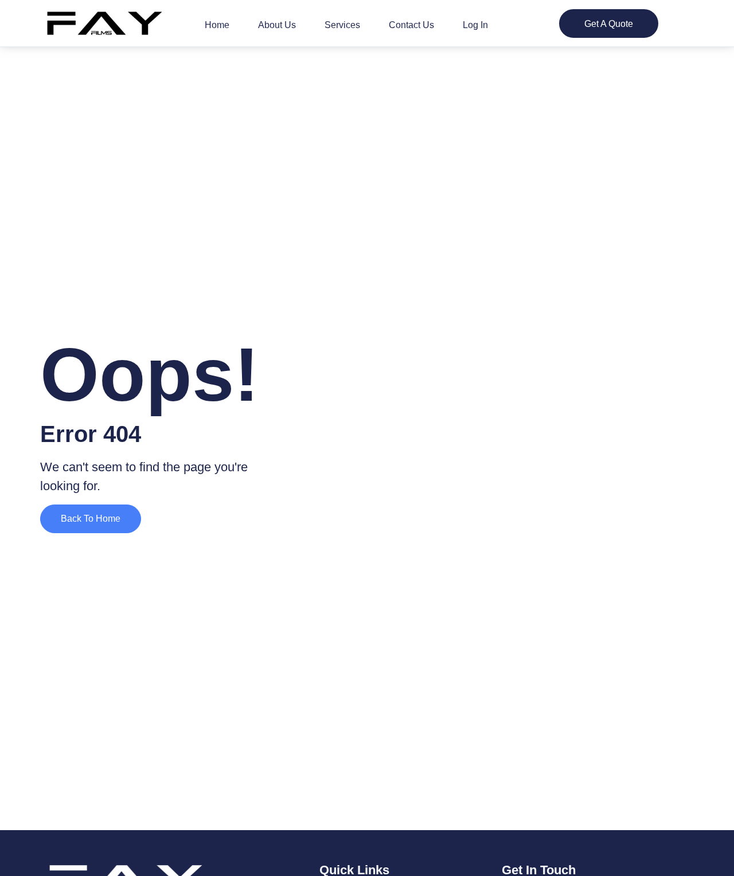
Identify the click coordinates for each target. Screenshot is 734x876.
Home (217, 25)
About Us (277, 25)
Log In (475, 25)
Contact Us (411, 25)
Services (342, 25)
